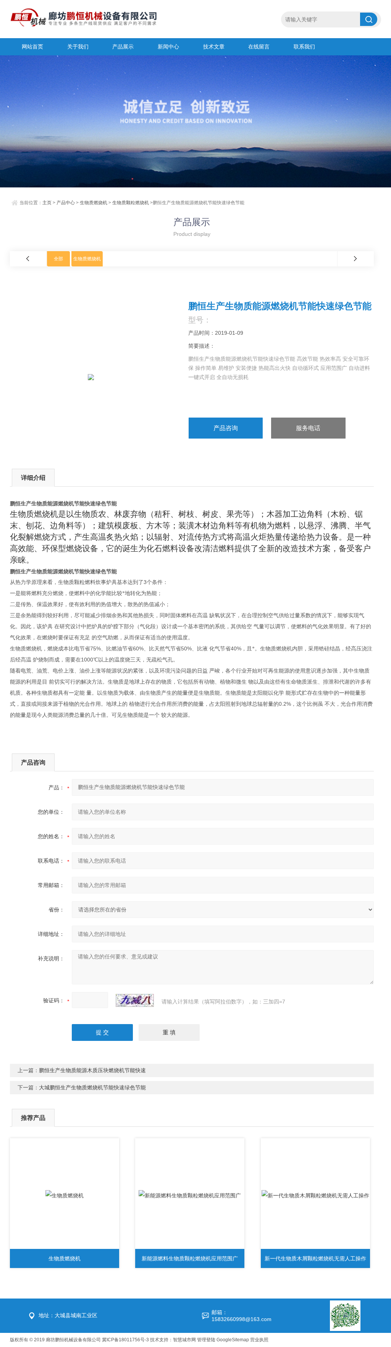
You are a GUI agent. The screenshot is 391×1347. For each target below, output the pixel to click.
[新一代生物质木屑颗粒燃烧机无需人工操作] (315, 1195)
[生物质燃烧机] (64, 1195)
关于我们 (78, 47)
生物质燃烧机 (93, 202)
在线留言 (259, 47)
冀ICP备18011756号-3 (125, 1339)
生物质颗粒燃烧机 (130, 202)
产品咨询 (225, 428)
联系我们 (304, 47)
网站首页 (32, 47)
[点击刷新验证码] (135, 1000)
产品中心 (66, 202)
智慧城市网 (184, 1339)
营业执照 (259, 1339)
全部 (58, 258)
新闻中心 (168, 47)
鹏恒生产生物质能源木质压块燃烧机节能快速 (92, 1070)
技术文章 (214, 47)
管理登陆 (206, 1339)
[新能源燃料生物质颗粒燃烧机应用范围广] (189, 1195)
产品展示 (123, 47)
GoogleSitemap (233, 1339)
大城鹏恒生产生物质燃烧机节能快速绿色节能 (92, 1087)
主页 (47, 202)
